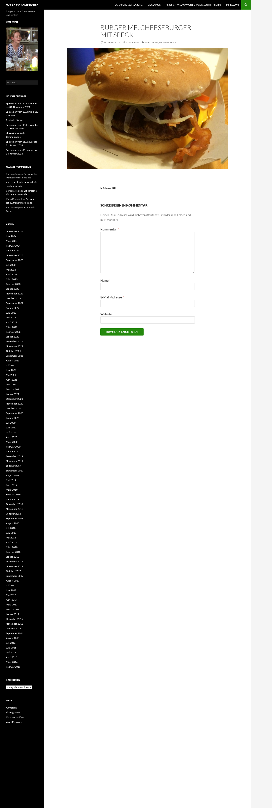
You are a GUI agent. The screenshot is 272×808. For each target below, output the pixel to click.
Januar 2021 (12, 394)
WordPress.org (14, 721)
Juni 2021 (11, 370)
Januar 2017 (12, 614)
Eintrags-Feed (13, 712)
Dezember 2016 (14, 618)
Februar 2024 (13, 245)
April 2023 (11, 274)
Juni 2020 (11, 427)
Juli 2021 (11, 365)
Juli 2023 (11, 264)
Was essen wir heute (22, 5)
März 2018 (12, 547)
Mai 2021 (11, 374)
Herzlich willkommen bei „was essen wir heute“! (193, 4)
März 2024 (12, 240)
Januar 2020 (12, 451)
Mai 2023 (11, 269)
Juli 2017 (11, 585)
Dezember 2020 (14, 398)
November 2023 (14, 255)
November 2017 (14, 566)
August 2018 (12, 523)
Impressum (232, 4)
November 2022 (14, 293)
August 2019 (12, 475)
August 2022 (12, 307)
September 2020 (14, 413)
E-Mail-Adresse (112, 297)
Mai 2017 (11, 594)
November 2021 (14, 346)
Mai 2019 (11, 480)
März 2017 (12, 604)
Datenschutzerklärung (128, 4)
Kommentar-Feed (15, 717)
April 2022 (11, 322)
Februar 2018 (13, 551)
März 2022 (12, 327)
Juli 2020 (11, 422)
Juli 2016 (11, 642)
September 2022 (14, 303)
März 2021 (12, 384)
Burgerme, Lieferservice (160, 42)
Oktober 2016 (13, 628)
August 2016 (12, 638)
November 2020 (14, 403)
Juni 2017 (11, 590)
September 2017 (14, 575)
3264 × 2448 (132, 42)
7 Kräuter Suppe (14, 120)
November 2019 (14, 461)
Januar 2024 (12, 250)
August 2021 (12, 360)
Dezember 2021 (14, 341)
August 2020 (12, 417)
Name (105, 280)
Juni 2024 (11, 236)
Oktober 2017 (13, 571)
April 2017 (11, 599)
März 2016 (12, 661)
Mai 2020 (11, 432)
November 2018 (14, 508)
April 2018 (11, 542)
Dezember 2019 (14, 456)
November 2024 (14, 231)
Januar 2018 (12, 556)
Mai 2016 (11, 652)
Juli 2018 (11, 528)
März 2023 (12, 279)
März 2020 (12, 441)
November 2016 (14, 623)
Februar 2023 (13, 283)
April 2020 (11, 437)
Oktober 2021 (13, 350)
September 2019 (14, 470)
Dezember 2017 (14, 561)
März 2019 (12, 489)
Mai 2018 (11, 537)
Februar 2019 (13, 494)
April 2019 (11, 484)
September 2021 (14, 355)
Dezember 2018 (14, 504)
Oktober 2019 (13, 465)
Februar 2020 (13, 446)
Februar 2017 (13, 609)
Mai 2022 (11, 317)
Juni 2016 (11, 647)
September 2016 (14, 633)
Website (106, 314)
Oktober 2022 (13, 298)
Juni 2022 (11, 312)
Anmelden (11, 707)
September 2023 (14, 260)
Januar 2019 (12, 499)
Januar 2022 (12, 336)
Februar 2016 (13, 666)
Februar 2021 (13, 389)
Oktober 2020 (13, 408)
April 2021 (11, 379)
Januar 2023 (12, 288)
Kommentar (109, 229)
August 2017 (12, 580)
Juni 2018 (11, 532)
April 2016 (11, 657)
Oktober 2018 (13, 513)
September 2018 (14, 518)
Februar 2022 (13, 331)
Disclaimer (154, 4)
